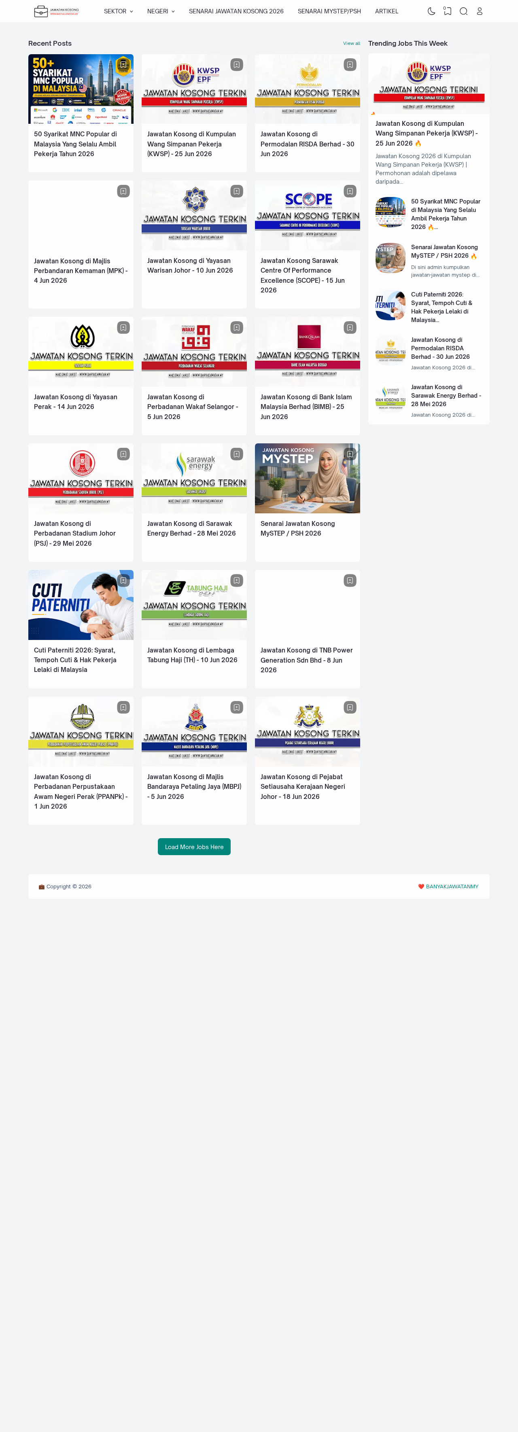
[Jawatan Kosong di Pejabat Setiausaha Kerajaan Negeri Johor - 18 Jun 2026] (307, 764)
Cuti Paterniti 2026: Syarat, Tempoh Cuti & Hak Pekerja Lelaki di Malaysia (75, 660)
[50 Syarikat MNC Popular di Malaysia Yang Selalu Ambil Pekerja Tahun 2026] (81, 121)
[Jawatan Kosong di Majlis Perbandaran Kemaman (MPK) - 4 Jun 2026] (81, 248)
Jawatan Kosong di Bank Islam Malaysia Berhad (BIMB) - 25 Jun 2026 (306, 407)
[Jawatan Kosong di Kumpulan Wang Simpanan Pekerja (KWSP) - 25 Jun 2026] (194, 121)
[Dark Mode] (431, 11)
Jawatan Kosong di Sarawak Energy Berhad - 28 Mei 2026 (446, 395)
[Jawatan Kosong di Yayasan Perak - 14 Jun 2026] (81, 384)
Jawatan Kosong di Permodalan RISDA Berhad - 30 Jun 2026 (308, 144)
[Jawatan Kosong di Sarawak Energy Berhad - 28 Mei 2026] (194, 511)
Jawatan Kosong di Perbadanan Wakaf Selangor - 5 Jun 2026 (192, 407)
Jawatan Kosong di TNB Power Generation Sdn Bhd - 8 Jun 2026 (307, 660)
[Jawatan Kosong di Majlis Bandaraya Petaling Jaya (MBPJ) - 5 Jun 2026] (194, 764)
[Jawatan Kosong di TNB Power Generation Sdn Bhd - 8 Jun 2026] (307, 637)
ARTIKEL (386, 11)
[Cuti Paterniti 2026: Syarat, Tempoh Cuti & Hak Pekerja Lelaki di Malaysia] (81, 637)
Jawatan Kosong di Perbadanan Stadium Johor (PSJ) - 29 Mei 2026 (75, 533)
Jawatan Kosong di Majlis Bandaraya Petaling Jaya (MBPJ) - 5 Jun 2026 (194, 787)
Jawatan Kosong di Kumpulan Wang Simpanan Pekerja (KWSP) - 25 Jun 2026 (191, 144)
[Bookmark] (123, 64)
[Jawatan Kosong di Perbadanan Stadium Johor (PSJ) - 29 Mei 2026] (81, 511)
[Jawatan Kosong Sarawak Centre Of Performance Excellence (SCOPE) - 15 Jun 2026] (307, 248)
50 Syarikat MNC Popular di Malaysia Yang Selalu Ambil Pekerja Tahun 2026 (75, 144)
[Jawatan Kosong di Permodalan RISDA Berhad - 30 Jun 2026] (307, 121)
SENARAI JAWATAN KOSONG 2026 (236, 11)
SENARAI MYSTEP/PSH (329, 11)
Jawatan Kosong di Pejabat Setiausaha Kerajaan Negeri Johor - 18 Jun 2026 (303, 787)
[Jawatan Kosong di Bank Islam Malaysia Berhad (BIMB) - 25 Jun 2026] (307, 384)
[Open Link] (479, 11)
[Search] (463, 11)
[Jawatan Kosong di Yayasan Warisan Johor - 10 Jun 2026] (194, 248)
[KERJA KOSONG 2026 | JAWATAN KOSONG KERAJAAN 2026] (57, 11)
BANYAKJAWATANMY (452, 886)
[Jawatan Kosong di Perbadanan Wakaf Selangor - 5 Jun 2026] (194, 384)
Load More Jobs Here (194, 846)
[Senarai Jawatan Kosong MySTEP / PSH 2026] (307, 511)
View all (351, 43)
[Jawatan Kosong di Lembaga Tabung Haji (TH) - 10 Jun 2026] (194, 637)
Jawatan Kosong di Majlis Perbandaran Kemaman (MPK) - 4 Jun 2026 (80, 271)
